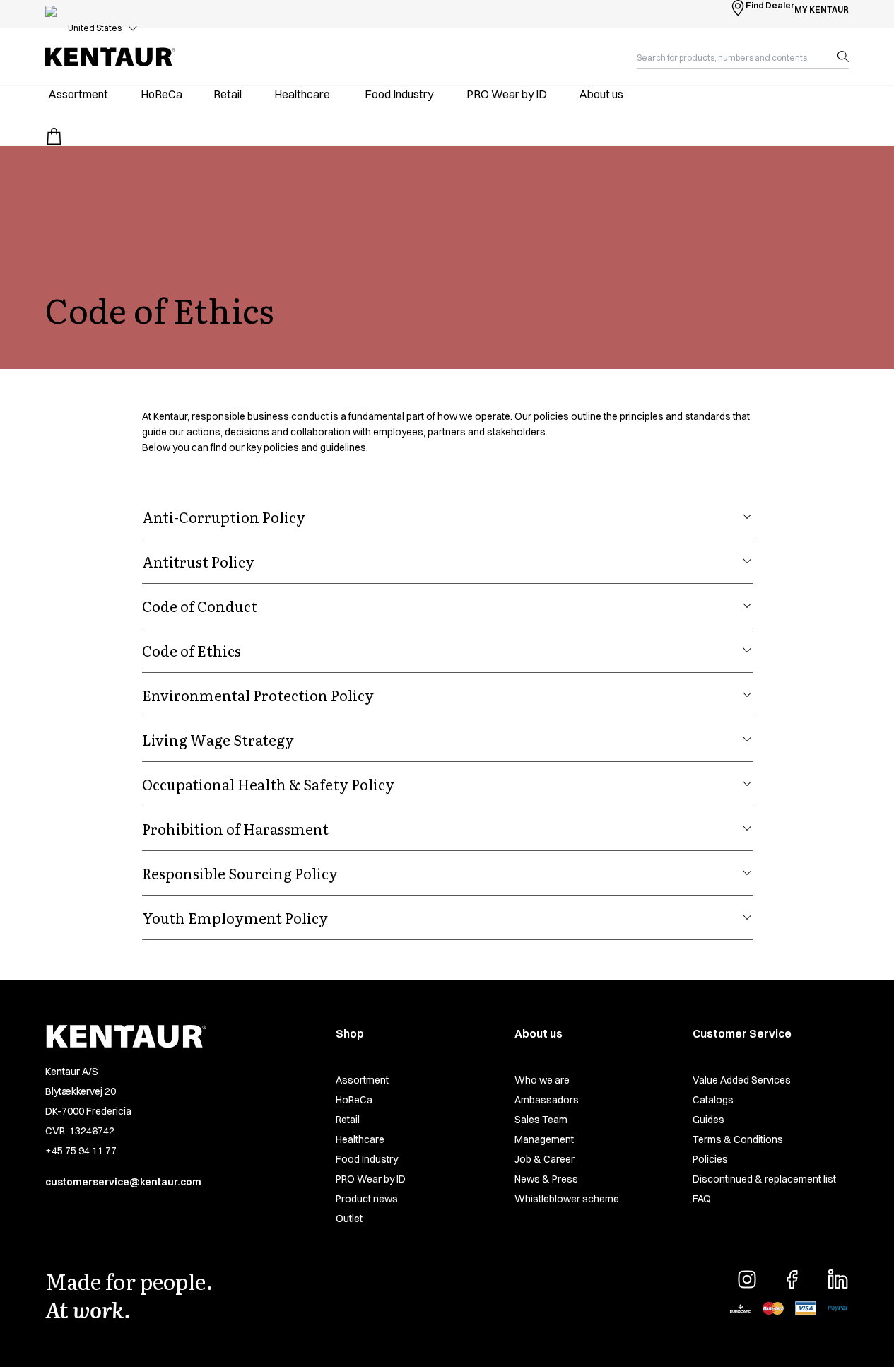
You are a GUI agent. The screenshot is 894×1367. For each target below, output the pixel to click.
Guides (708, 1119)
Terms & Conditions (738, 1139)
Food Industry (367, 1159)
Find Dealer (770, 5)
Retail (348, 1119)
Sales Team (540, 1119)
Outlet (349, 1218)
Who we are (542, 1080)
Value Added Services (742, 1080)
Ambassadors (546, 1099)
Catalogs (713, 1099)
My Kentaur (821, 9)
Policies (710, 1159)
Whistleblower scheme (566, 1198)
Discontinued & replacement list (764, 1179)
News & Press (546, 1179)
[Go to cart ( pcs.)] (53, 136)
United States (95, 28)
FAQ (702, 1198)
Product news (367, 1198)
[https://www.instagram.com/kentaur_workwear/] (747, 1279)
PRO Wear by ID (371, 1179)
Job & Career (544, 1159)
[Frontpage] (110, 57)
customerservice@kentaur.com (123, 1181)
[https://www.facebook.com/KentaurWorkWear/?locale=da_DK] (792, 1279)
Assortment (362, 1080)
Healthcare (360, 1139)
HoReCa (354, 1099)
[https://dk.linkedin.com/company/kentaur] (837, 1279)
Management (544, 1139)
